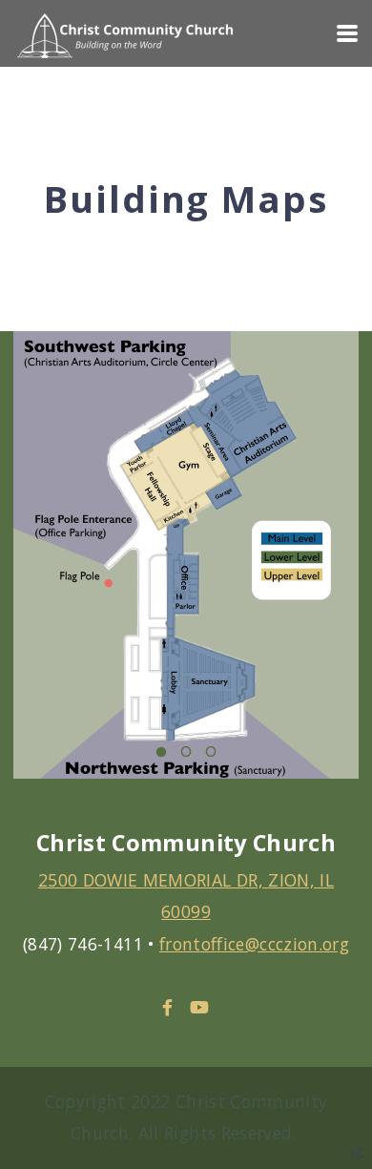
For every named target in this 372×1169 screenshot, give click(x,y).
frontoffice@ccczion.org (254, 943)
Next (338, 568)
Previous (33, 568)
